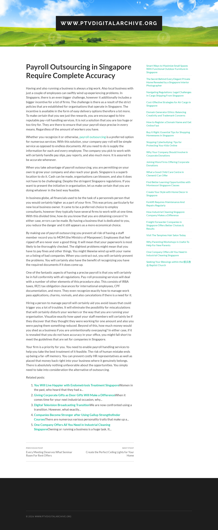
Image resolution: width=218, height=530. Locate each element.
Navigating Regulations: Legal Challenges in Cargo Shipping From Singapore (168, 94)
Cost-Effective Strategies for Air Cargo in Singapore (168, 104)
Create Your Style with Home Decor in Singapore (167, 193)
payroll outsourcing (92, 137)
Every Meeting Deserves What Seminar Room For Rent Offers (49, 452)
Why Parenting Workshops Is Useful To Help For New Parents (167, 243)
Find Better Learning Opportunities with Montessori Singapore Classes (168, 183)
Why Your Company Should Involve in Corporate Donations (167, 154)
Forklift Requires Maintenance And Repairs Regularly (165, 203)
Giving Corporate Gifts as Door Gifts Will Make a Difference (74, 395)
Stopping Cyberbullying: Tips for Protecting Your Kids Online (164, 143)
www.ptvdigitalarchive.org (109, 23)
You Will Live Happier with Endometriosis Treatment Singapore (76, 385)
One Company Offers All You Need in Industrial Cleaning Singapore (166, 253)
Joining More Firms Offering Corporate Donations (167, 163)
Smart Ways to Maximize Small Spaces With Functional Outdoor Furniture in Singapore (167, 69)
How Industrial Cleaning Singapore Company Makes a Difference (165, 213)
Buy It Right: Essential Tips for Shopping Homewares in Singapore (168, 134)
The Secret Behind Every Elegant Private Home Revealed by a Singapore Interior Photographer (168, 82)
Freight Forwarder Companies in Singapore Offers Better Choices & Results (165, 225)
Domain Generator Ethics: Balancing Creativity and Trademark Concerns (166, 113)
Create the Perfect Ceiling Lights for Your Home (110, 452)
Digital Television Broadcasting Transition (62, 405)
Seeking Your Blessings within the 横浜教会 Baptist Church (168, 263)
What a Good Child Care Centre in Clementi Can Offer (165, 173)
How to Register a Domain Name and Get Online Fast (168, 124)
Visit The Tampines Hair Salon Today (166, 235)
